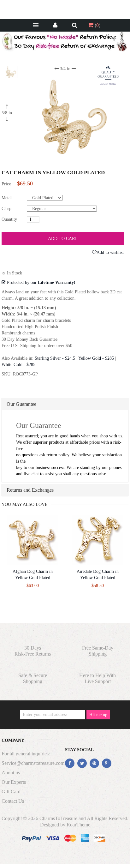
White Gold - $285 (18, 364)
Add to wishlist (110, 252)
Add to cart (62, 238)
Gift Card (11, 791)
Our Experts (14, 782)
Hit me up (98, 714)
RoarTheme (78, 824)
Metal (7, 197)
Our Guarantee (21, 404)
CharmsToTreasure (58, 818)
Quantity (9, 219)
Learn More (108, 83)
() (96, 25)
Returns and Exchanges (30, 490)
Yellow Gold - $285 (96, 358)
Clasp (6, 208)
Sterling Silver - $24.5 (55, 358)
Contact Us (13, 801)
